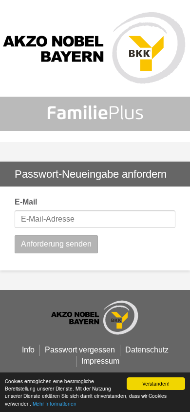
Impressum (100, 361)
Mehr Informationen (54, 403)
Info (28, 350)
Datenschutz (147, 350)
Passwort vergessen (80, 350)
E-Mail (26, 202)
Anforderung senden (56, 244)
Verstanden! (156, 383)
